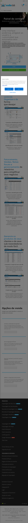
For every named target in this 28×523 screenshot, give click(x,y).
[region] (14, 85)
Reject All (9, 89)
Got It (19, 89)
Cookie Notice (4, 85)
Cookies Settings (13, 92)
